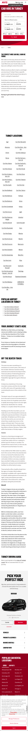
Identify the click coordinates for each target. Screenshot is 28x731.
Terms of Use (12, 714)
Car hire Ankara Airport (11, 307)
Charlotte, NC (18, 682)
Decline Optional (14, 723)
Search (15, 37)
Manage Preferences (14, 718)
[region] (14, 713)
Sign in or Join (19, 2)
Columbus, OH (5, 673)
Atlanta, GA (5, 682)
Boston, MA (5, 695)
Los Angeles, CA (19, 685)
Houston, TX (18, 673)
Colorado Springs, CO (20, 695)
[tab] (5, 665)
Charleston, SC (19, 676)
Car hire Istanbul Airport (11, 313)
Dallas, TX (4, 679)
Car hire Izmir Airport (10, 315)
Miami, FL (17, 692)
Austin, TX (4, 688)
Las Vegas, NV (18, 679)
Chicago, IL (18, 688)
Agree (14, 728)
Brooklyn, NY (18, 669)
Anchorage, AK (6, 676)
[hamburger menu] (25, 2)
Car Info (7, 622)
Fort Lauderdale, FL (7, 692)
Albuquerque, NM (6, 669)
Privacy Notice (13, 712)
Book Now (20, 622)
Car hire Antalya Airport (11, 309)
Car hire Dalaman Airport (12, 311)
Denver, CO (5, 685)
